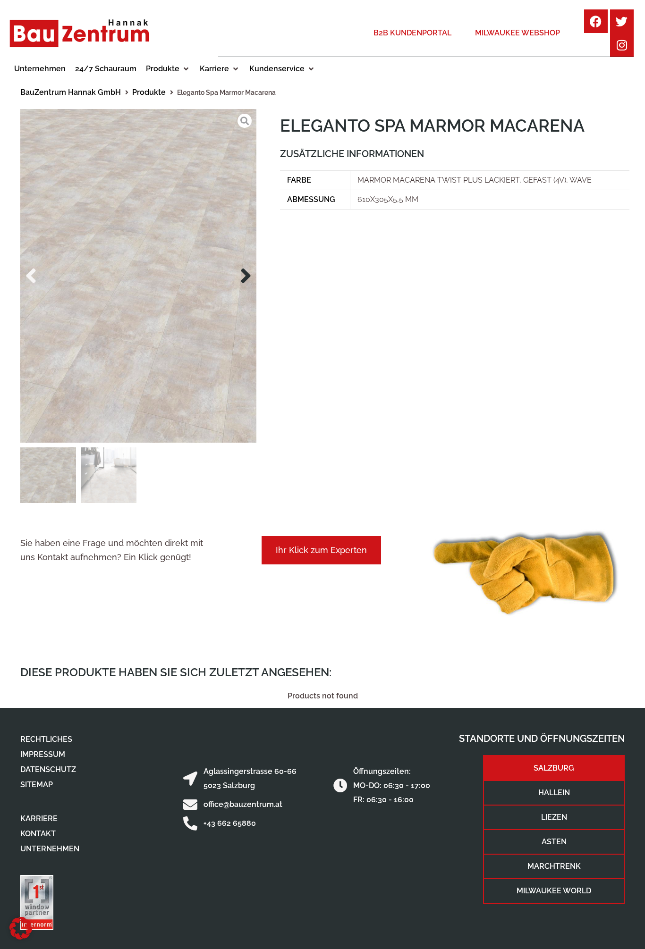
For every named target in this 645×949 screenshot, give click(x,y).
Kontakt (38, 833)
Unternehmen (49, 848)
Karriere (39, 818)
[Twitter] (622, 21)
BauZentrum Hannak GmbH (70, 92)
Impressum (42, 754)
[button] (168, 68)
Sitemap (36, 784)
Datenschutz (48, 769)
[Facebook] (596, 21)
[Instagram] (622, 45)
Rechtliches (46, 739)
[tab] (554, 768)
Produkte (149, 92)
